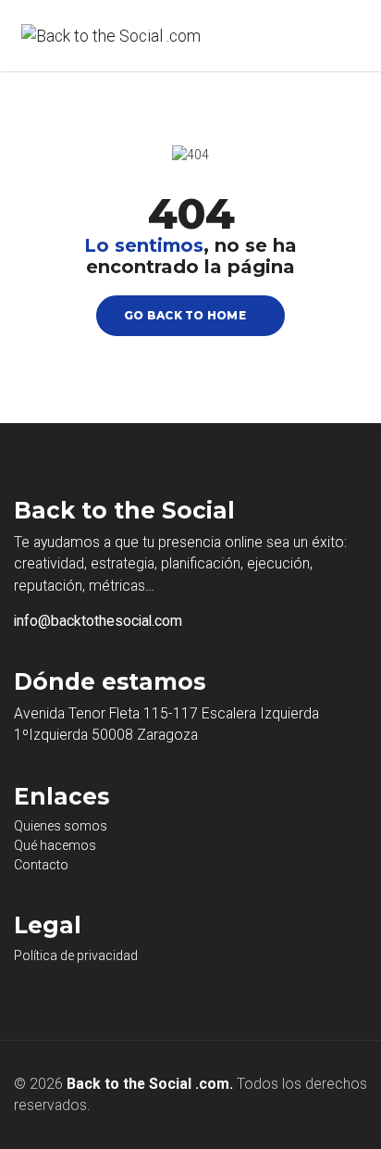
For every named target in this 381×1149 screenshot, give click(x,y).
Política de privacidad (76, 955)
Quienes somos (60, 825)
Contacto (41, 864)
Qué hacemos (55, 845)
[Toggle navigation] (337, 36)
